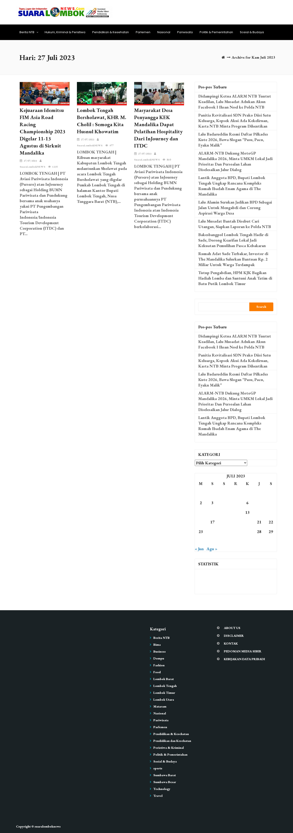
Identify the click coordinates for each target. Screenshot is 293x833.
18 (224, 522)
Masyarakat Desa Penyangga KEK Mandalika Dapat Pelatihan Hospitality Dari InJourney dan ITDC (158, 128)
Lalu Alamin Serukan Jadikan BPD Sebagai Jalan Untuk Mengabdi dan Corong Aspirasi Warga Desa (235, 207)
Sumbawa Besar (164, 782)
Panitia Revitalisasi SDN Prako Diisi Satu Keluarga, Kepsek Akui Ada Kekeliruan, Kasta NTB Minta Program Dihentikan (234, 120)
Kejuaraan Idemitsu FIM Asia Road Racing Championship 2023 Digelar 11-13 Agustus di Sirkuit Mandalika (42, 131)
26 (235, 531)
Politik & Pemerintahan (216, 32)
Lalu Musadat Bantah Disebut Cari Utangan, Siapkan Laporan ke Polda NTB (234, 223)
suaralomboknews (48, 826)
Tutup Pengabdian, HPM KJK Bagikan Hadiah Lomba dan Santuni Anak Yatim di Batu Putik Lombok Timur (235, 278)
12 (235, 512)
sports (157, 768)
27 (247, 531)
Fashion (159, 665)
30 (200, 541)
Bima (157, 644)
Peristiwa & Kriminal (168, 748)
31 (212, 541)
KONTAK (231, 643)
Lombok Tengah (165, 686)
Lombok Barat (163, 679)
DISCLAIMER (234, 636)
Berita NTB (26, 32)
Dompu (158, 658)
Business (159, 651)
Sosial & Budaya (252, 32)
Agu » (211, 548)
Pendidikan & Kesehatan (110, 32)
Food (157, 672)
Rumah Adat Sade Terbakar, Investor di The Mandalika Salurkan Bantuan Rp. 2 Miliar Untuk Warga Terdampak (233, 259)
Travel (158, 796)
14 (259, 512)
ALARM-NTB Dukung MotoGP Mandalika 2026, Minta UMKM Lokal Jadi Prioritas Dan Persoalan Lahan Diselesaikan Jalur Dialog (235, 161)
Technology (161, 789)
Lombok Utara (163, 699)
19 (235, 522)
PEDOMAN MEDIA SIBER (242, 651)
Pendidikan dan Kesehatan (172, 741)
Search (261, 307)
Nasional (163, 32)
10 (212, 512)
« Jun (199, 548)
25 (224, 531)
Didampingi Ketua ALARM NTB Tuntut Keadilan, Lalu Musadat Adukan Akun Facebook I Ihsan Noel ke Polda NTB (234, 101)
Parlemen (143, 32)
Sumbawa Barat (164, 775)
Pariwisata (185, 32)
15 (271, 512)
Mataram (159, 706)
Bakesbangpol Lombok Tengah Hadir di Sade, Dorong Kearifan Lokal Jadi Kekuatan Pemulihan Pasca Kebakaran (233, 240)
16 (200, 522)
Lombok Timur (164, 693)
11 (224, 512)
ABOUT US (232, 628)
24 (212, 531)
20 (247, 522)
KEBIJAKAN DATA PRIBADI (244, 659)
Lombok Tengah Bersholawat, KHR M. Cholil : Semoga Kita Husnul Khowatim (101, 121)
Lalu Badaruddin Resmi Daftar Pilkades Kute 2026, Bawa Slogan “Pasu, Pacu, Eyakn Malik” (233, 139)
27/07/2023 (30, 161)
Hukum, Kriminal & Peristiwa (65, 32)
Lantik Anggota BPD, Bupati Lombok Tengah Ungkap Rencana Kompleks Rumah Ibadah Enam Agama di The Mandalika (231, 186)
